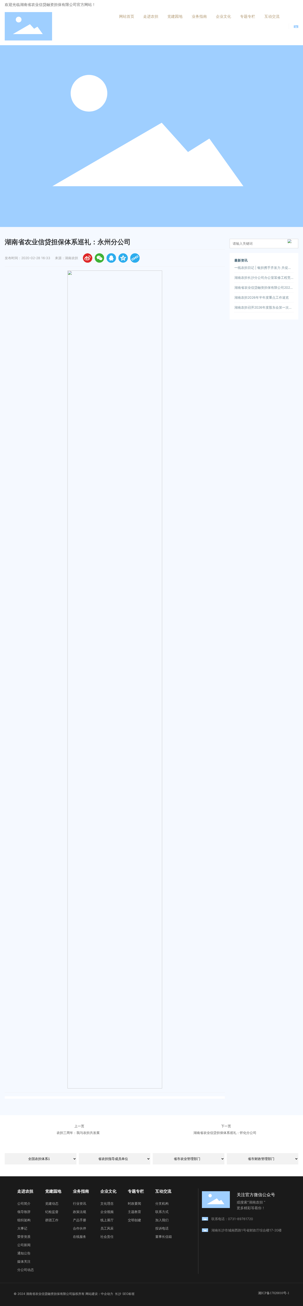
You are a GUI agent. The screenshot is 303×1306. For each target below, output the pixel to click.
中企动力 (107, 1294)
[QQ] (111, 258)
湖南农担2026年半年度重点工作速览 (261, 297)
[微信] (99, 258)
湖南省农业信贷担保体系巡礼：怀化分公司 (224, 1133)
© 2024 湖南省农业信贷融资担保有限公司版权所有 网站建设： (57, 1294)
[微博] (87, 258)
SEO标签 (128, 1294)
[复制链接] (135, 258)
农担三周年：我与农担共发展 (78, 1133)
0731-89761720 (242, 1219)
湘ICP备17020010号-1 (273, 1293)
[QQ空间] (123, 258)
